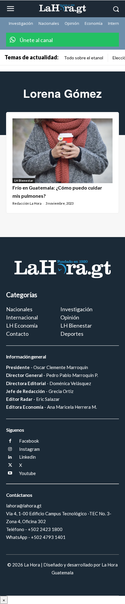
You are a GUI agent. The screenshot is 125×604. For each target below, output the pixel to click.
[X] (10, 465)
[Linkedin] (10, 457)
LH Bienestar (23, 180)
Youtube (27, 473)
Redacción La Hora (27, 203)
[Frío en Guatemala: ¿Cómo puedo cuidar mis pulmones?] (62, 150)
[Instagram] (10, 449)
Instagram (29, 449)
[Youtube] (10, 473)
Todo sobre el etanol (83, 57)
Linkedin (27, 457)
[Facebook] (10, 441)
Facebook (29, 441)
